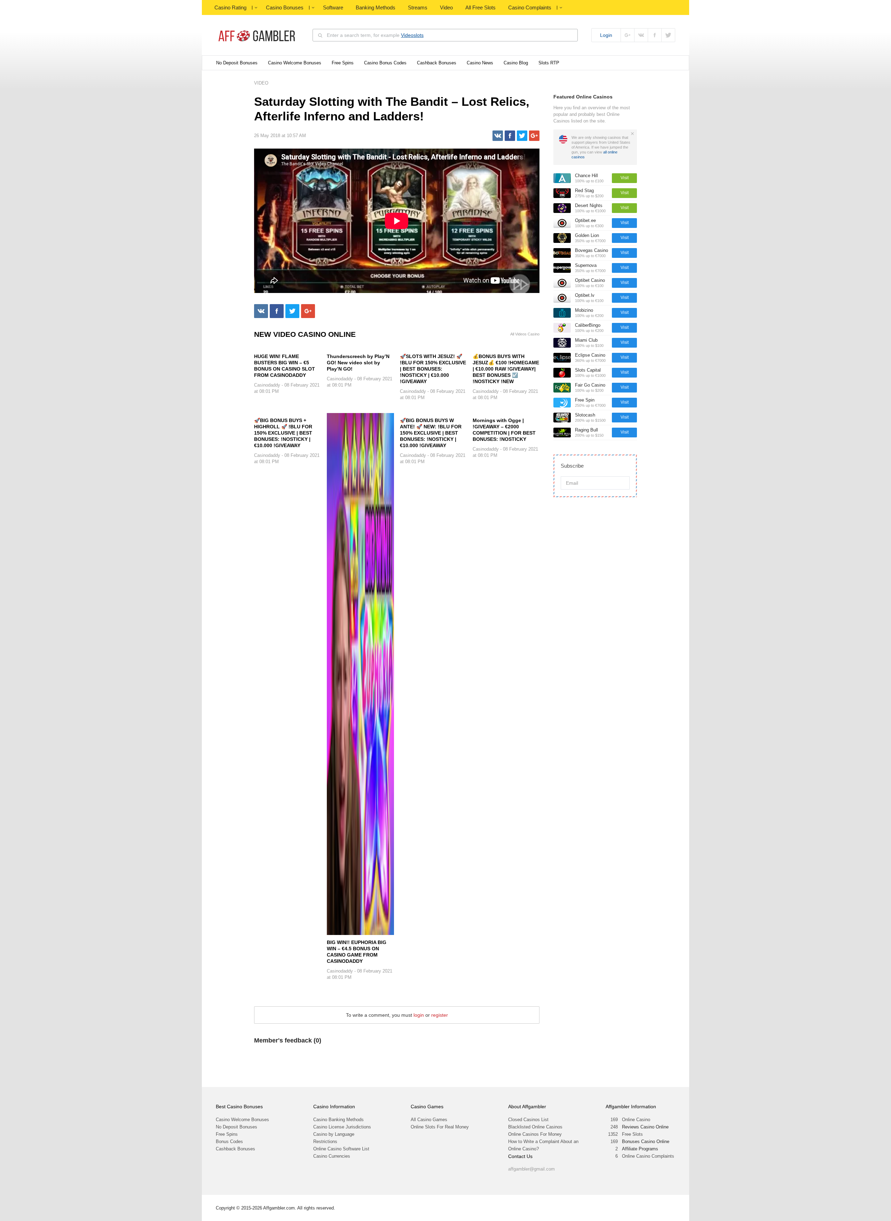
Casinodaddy (267, 385)
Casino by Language (333, 1134)
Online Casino (636, 1119)
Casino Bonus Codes (385, 62)
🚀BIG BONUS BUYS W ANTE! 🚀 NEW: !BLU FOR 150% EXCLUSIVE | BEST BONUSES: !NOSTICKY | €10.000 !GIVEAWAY (431, 433)
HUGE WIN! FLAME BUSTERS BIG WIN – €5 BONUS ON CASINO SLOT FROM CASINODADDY (284, 366)
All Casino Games (429, 1119)
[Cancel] (632, 133)
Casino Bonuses (284, 7)
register (439, 1015)
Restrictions (325, 1141)
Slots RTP (548, 62)
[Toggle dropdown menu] (256, 7)
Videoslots (412, 35)
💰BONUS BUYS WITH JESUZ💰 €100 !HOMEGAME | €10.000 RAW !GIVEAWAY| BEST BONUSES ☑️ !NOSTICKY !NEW (506, 369)
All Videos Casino (524, 334)
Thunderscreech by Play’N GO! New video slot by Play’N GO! (358, 363)
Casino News (480, 62)
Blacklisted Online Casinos (535, 1126)
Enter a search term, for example (375, 35)
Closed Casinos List (528, 1119)
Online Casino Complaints (648, 1156)
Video (446, 7)
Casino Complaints (529, 7)
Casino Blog (516, 62)
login (418, 1015)
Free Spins (343, 62)
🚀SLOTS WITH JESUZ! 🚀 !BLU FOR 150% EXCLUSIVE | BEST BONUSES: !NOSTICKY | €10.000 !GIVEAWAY (433, 369)
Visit (625, 177)
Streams (417, 7)
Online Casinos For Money (535, 1134)
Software (333, 7)
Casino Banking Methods (338, 1119)
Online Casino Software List (341, 1148)
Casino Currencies (331, 1156)
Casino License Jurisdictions (342, 1126)
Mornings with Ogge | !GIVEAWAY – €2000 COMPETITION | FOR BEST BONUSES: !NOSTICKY (504, 430)
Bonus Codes (229, 1141)
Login (606, 35)
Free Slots (632, 1134)
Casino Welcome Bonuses (294, 62)
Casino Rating (230, 7)
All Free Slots (480, 7)
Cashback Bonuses (436, 62)
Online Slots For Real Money (440, 1126)
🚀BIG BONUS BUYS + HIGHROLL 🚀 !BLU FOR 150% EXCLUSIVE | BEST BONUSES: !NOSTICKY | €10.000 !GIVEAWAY (283, 433)
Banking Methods (375, 7)
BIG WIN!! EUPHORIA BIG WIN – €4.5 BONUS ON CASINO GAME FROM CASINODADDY (356, 951)
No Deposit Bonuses (237, 62)
